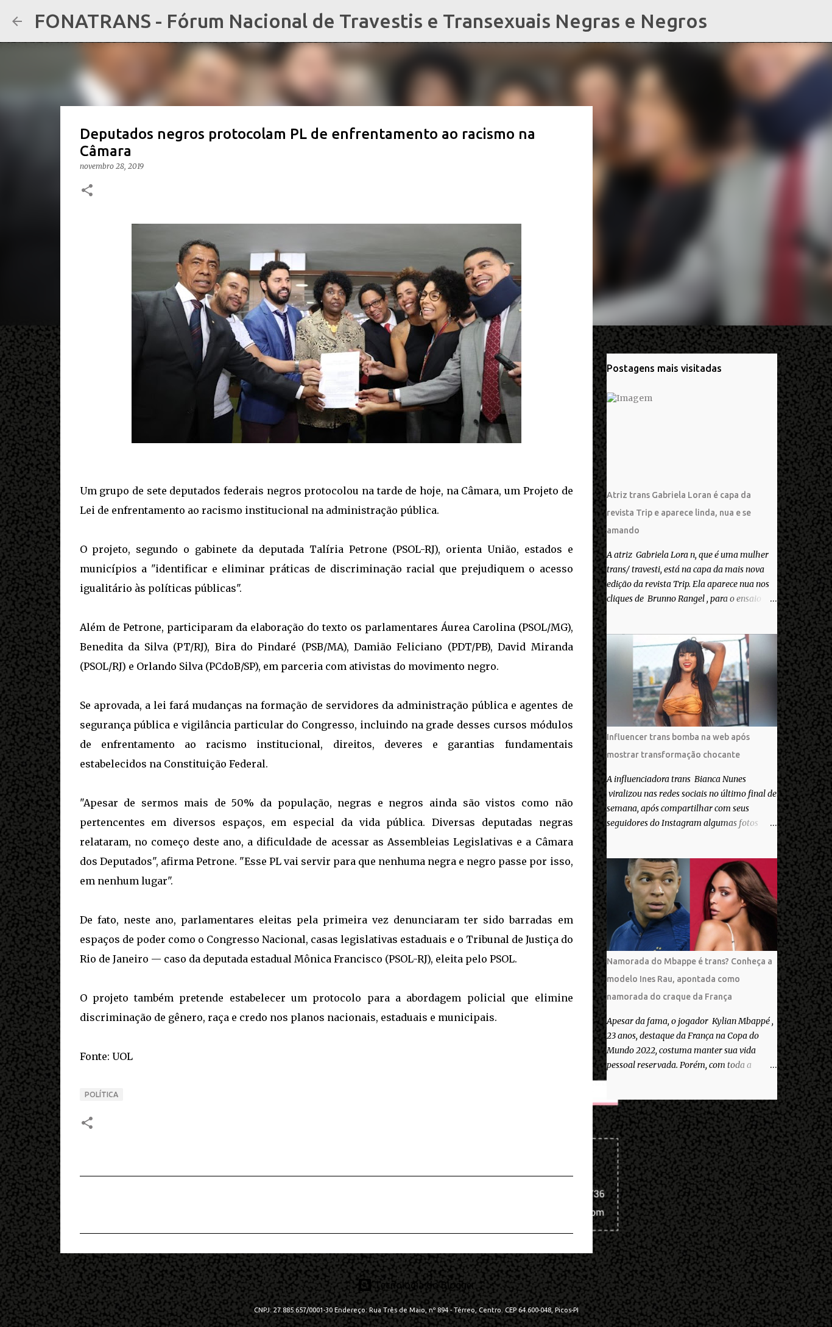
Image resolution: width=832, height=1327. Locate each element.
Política (101, 1094)
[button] (87, 191)
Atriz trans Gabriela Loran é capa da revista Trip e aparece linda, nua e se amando (679, 512)
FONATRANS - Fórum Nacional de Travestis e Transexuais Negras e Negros (370, 21)
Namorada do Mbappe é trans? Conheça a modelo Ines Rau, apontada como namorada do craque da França (689, 978)
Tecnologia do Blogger (423, 1284)
